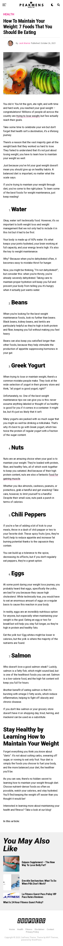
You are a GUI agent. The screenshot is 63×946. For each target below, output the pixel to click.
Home (12, 929)
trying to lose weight (27, 115)
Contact (50, 929)
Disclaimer (39, 929)
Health (20, 929)
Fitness (28, 929)
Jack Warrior (24, 43)
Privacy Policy (32, 932)
